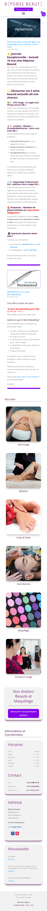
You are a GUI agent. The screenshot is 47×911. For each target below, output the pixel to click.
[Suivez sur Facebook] (13, 833)
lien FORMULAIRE (32, 790)
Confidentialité (19, 905)
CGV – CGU (29, 905)
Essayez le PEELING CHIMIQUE (19, 878)
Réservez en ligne (23, 9)
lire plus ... (12, 859)
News (16, 49)
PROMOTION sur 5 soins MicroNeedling (18, 293)
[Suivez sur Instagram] (17, 833)
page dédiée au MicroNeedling (28, 377)
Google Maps (16, 827)
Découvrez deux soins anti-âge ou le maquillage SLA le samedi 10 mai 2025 (23, 44)
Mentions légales (23, 902)
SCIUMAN (11, 856)
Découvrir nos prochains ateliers (23, 713)
